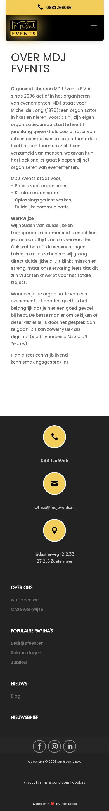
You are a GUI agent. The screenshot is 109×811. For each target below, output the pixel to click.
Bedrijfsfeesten (27, 643)
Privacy (29, 782)
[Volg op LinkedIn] (69, 746)
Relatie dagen (26, 653)
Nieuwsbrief (24, 717)
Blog (15, 696)
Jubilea (19, 662)
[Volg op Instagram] (54, 746)
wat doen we (25, 600)
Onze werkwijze (27, 609)
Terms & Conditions (54, 782)
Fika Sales (69, 803)
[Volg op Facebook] (39, 746)
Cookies (78, 782)
